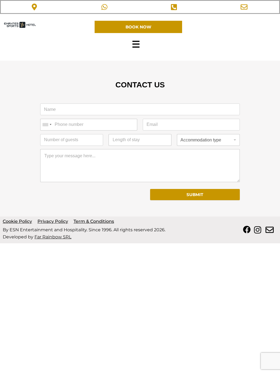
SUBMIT (194, 194)
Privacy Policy (52, 221)
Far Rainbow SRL (52, 236)
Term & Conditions (94, 221)
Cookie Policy (17, 221)
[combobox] (46, 124)
